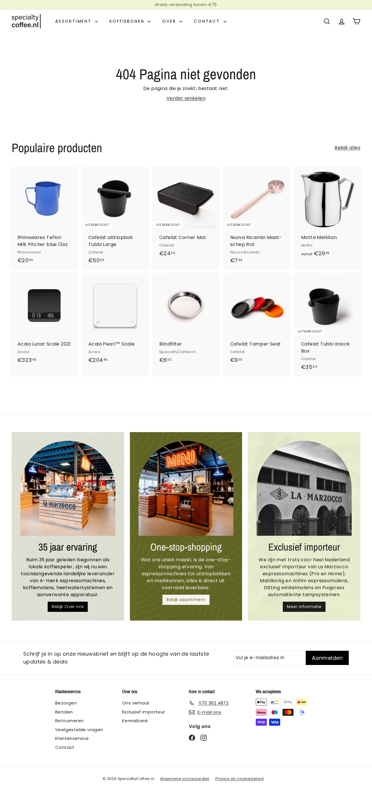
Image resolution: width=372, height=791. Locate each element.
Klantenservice (72, 738)
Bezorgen (66, 703)
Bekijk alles (347, 147)
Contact (208, 21)
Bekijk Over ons (68, 607)
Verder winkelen (186, 98)
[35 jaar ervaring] (67, 488)
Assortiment (74, 21)
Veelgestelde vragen (79, 730)
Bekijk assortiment (186, 600)
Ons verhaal (135, 703)
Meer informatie (304, 607)
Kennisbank (135, 721)
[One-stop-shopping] (186, 488)
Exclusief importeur (143, 712)
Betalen (64, 712)
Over (170, 21)
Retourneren (69, 721)
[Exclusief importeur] (304, 488)
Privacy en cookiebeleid (239, 778)
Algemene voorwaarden (185, 778)
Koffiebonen (128, 21)
